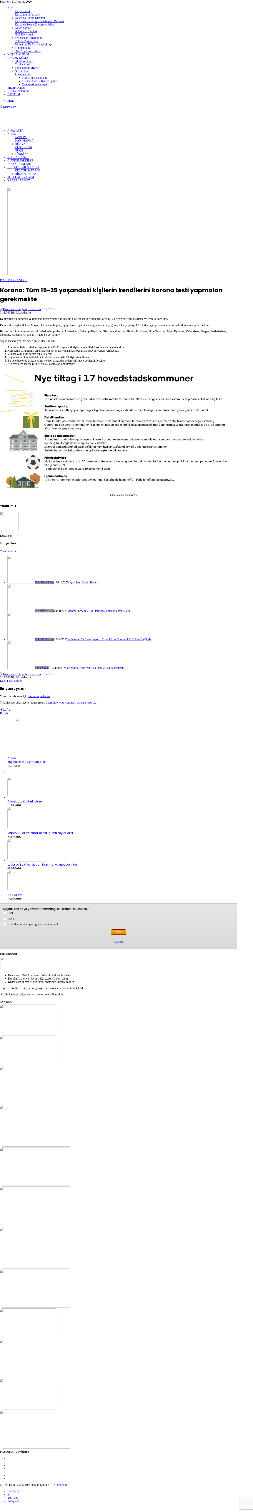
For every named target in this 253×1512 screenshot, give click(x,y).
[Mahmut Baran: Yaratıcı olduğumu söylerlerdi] (27, 828)
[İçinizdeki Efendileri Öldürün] (36, 1267)
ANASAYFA (15, 130)
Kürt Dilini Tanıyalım (34, 77)
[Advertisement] (67, 117)
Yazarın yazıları (9, 551)
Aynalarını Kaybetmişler (24, 801)
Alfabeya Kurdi (24, 61)
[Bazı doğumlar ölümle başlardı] (36, 1447)
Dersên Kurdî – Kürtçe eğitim (39, 81)
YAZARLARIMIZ (18, 180)
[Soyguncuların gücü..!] (36, 1226)
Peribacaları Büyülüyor (28, 37)
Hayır (11, 918)
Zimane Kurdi (23, 74)
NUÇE (11, 133)
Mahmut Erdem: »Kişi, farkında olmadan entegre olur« (99, 610)
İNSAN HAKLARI (19, 163)
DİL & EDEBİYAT (26, 173)
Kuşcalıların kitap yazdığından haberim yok (33, 924)
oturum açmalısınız (39, 696)
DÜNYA (20, 143)
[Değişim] (28, 1337)
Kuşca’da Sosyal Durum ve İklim (34, 24)
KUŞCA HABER (18, 157)
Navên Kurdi (22, 71)
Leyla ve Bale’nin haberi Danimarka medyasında (42, 864)
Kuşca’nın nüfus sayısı (28, 14)
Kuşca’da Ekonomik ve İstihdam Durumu (39, 21)
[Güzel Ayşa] (36, 1145)
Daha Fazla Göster (11, 680)
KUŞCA (12, 7)
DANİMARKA (24, 140)
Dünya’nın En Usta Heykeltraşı (33, 44)
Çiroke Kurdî (22, 64)
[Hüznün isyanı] (36, 1184)
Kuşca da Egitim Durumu (30, 17)
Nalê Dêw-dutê (24, 34)
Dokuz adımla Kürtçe (34, 84)
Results (118, 942)
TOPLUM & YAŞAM (20, 177)
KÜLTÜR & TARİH (27, 170)
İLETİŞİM (13, 94)
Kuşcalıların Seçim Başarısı (83, 582)
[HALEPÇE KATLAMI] (36, 1104)
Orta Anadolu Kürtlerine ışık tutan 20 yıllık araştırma (93, 667)
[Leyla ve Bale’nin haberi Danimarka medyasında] (27, 860)
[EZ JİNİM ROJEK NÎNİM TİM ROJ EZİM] (28, 1408)
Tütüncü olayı (23, 47)
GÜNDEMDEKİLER (20, 160)
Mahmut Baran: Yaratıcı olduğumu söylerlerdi (40, 833)
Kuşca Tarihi (22, 11)
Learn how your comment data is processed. (71, 702)
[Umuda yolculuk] (28, 1033)
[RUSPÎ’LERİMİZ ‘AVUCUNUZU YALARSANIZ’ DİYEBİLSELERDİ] (36, 1306)
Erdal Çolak (42, 667)
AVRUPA (21, 137)
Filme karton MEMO (27, 67)
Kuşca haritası (23, 27)
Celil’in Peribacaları (26, 41)
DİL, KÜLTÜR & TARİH (23, 167)
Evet (10, 913)
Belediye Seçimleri (26, 31)
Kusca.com (34, 309)
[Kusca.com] (8, 106)
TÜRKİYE (21, 153)
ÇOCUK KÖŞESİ (18, 57)
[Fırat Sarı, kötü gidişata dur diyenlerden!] (36, 1377)
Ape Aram (14, 895)
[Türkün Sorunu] (28, 1065)
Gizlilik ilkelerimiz (18, 91)
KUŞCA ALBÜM (18, 54)
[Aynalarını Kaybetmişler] (27, 797)
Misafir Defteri (16, 87)
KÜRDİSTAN (23, 147)
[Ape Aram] (27, 890)
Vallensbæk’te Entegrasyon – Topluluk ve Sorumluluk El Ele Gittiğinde (109, 639)
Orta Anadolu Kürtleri (28, 51)
